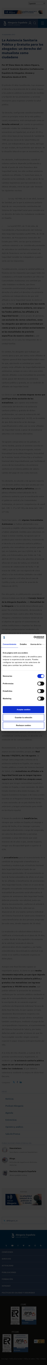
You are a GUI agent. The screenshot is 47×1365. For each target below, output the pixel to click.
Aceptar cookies (23, 709)
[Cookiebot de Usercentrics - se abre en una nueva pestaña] (33, 637)
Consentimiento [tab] (9, 644)
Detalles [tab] (23, 644)
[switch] (40, 684)
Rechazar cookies (23, 725)
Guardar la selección (23, 717)
